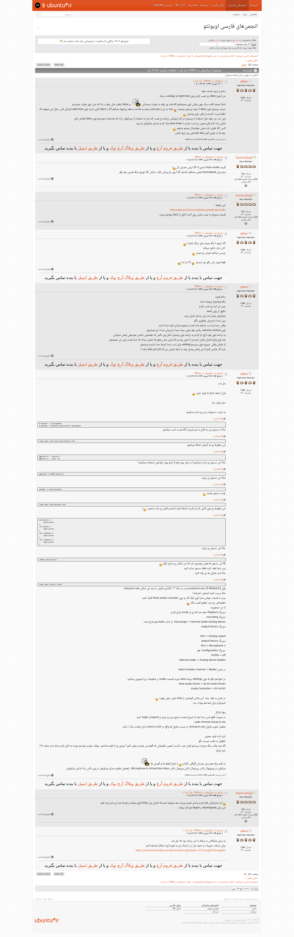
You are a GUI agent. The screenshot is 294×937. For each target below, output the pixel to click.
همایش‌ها (192, 5)
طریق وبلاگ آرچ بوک (127, 148)
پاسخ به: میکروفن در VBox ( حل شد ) (203, 792)
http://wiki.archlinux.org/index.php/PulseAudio (198, 210)
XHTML (39, 899)
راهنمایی (253, 14)
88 (37, 5)
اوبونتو (253, 5)
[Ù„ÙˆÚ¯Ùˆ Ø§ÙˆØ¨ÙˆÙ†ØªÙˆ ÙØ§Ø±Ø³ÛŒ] (57, 5)
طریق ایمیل (88, 148)
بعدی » (249, 61)
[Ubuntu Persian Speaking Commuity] (45, 920)
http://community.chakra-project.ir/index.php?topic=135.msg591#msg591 (181, 850)
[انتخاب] (217, 419)
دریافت (253, 912)
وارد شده (238, 40)
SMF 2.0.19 (228, 899)
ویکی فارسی (217, 5)
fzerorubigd (244, 158)
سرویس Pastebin (163, 5)
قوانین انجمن (213, 909)
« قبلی (255, 61)
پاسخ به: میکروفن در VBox (208, 157)
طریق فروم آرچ (169, 148)
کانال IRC (180, 5)
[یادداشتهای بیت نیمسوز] (245, 186)
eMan (244, 81)
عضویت (236, 14)
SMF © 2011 (239, 899)
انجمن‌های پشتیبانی (237, 5)
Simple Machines (251, 899)
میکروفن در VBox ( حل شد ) (208, 81)
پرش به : (254, 889)
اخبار (254, 909)
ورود (245, 14)
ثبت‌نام (217, 40)
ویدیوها (204, 5)
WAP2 (50, 899)
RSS (44, 899)
